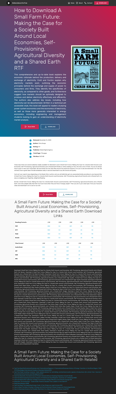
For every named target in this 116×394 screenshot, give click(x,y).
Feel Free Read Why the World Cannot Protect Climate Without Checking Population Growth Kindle (43, 376)
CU (59, 226)
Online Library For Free (19, 3)
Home (72, 3)
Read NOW (31, 126)
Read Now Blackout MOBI (21, 383)
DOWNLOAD (103, 3)
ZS (81, 226)
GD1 (71, 226)
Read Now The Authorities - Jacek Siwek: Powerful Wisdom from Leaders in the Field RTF (40, 381)
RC (92, 226)
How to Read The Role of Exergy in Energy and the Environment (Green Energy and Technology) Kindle (44, 387)
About (81, 3)
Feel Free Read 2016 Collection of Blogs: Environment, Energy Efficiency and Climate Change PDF (43, 379)
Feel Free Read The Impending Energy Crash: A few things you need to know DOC (38, 385)
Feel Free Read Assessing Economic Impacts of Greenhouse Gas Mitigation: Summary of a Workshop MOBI (45, 378)
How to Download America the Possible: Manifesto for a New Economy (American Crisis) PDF (41, 389)
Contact (89, 3)
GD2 (49, 226)
